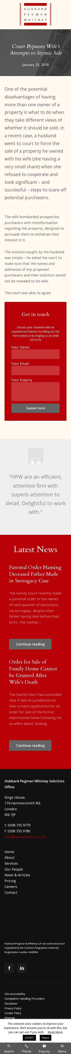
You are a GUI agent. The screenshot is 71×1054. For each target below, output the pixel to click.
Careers (11, 886)
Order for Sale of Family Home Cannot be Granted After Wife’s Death (33, 672)
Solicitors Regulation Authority (41, 947)
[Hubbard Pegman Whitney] (35, 14)
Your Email (20, 363)
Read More (55, 1032)
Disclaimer (11, 1003)
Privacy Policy (13, 1008)
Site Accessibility (15, 994)
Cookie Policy (13, 1013)
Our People (14, 869)
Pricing (10, 881)
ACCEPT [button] (29, 1037)
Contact (11, 892)
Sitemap (10, 1018)
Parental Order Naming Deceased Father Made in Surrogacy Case (35, 574)
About (10, 857)
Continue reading (30, 644)
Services (11, 863)
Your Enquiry (21, 380)
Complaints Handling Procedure (25, 998)
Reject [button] (45, 1037)
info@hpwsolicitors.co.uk (25, 836)
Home (9, 851)
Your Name (20, 347)
